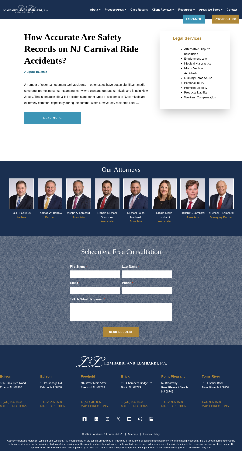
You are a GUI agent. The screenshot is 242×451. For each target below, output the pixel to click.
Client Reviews (162, 9)
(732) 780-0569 (91, 401)
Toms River (211, 376)
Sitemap (133, 433)
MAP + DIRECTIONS (13, 406)
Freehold (88, 376)
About (94, 9)
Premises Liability (195, 87)
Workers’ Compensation (200, 97)
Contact (232, 9)
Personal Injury (194, 82)
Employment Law (195, 58)
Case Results (139, 9)
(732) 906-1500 (11, 401)
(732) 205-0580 (51, 401)
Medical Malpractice (197, 63)
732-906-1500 (225, 19)
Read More (52, 117)
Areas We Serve (209, 9)
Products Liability (195, 92)
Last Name (130, 266)
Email (74, 282)
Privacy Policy (151, 433)
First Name (78, 266)
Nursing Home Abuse (198, 77)
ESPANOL (194, 19)
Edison (5, 376)
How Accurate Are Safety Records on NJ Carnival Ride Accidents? (81, 49)
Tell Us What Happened (87, 299)
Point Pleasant (173, 376)
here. (209, 447)
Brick (125, 376)
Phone (127, 282)
